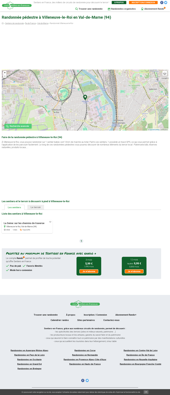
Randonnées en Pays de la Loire (29, 355)
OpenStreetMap (154, 129)
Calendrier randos (60, 320)
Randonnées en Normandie (85, 355)
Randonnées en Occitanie (29, 359)
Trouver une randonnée (91, 9)
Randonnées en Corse (85, 350)
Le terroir (36, 207)
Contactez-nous (111, 320)
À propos (119, 2)
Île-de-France (30, 23)
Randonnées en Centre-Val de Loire (141, 350)
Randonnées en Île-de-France (140, 355)
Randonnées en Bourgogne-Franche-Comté (140, 364)
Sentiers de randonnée (14, 23)
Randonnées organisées (123, 9)
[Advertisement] (85, 47)
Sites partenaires (86, 320)
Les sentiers (14, 207)
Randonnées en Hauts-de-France (85, 364)
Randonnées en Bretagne (29, 368)
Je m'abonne (88, 271)
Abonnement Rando (154, 9)
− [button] (5, 76)
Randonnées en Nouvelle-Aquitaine (140, 359)
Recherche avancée (19, 126)
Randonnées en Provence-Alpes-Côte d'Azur (85, 359)
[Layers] (164, 73)
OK (146, 392)
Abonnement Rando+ (125, 315)
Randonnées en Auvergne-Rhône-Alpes (29, 350)
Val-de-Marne (42, 23)
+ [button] (5, 72)
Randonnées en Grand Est (29, 364)
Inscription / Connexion (95, 315)
